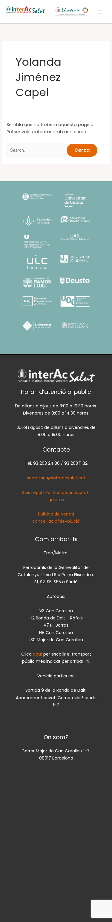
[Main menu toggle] (99, 12)
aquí (38, 654)
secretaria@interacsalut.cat (56, 478)
